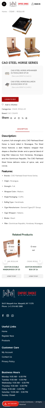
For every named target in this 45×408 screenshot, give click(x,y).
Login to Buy (11, 276)
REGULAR (20, 11)
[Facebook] (3, 315)
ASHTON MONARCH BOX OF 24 (33, 268)
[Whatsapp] (12, 315)
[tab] (22, 129)
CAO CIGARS (12, 113)
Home (4, 11)
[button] (4, 4)
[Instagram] (7, 315)
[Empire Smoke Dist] (20, 293)
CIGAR (11, 11)
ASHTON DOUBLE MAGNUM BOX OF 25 (11, 268)
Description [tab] (22, 129)
